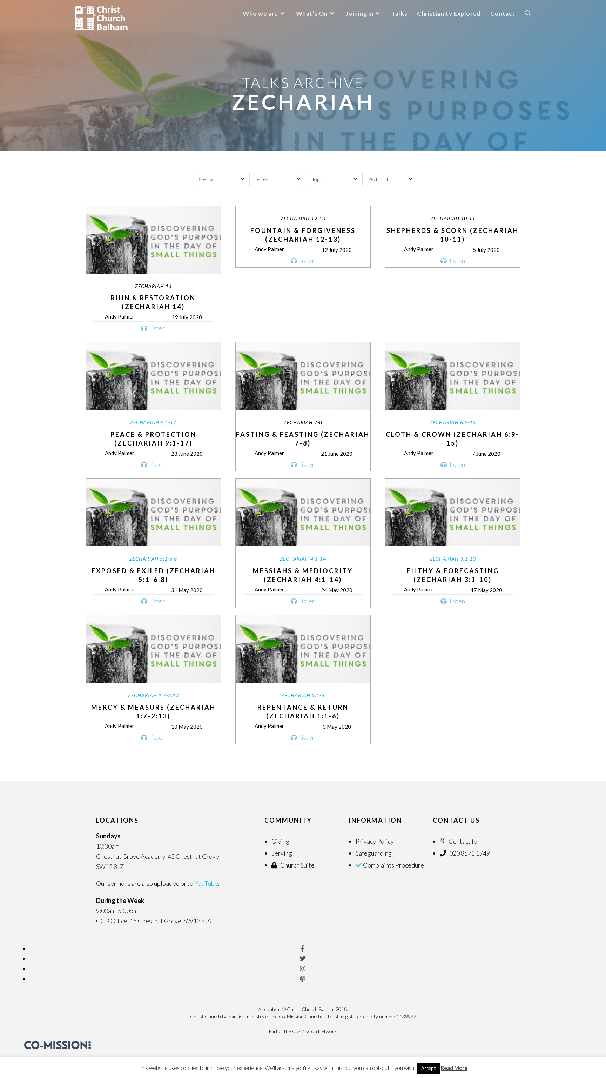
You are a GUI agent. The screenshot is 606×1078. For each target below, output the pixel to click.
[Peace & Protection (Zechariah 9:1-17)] (153, 376)
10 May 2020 (187, 726)
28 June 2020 (187, 453)
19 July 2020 (187, 317)
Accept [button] (428, 1068)
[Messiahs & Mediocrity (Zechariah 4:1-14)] (303, 512)
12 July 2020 (337, 250)
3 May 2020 (337, 726)
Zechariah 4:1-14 (303, 559)
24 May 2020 (336, 590)
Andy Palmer (119, 316)
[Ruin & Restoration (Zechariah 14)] (153, 239)
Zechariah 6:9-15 (453, 422)
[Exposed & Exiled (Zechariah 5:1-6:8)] (153, 512)
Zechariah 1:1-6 (302, 695)
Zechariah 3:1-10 (453, 559)
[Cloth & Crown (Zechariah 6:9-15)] (452, 376)
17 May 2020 (486, 590)
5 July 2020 (486, 250)
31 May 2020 (187, 590)
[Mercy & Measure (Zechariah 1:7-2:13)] (153, 649)
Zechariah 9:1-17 (153, 422)
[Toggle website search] (528, 13)
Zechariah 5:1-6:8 (153, 559)
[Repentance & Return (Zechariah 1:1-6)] (303, 649)
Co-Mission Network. (315, 1031)
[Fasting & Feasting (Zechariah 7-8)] (303, 376)
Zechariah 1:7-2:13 (153, 695)
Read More (454, 1068)
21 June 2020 (336, 453)
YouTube (206, 883)
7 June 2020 (486, 453)
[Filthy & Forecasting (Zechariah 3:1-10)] (452, 512)
